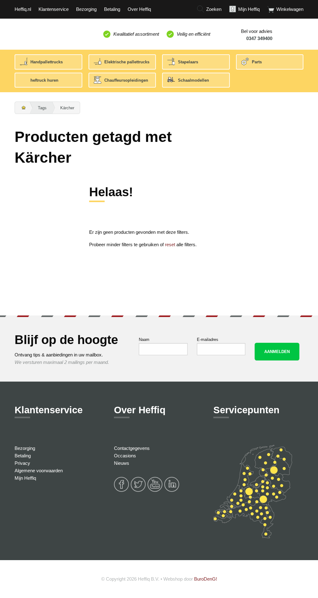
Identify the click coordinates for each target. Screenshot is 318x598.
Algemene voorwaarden (39, 470)
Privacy (22, 463)
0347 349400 (259, 38)
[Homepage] (22, 108)
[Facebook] (121, 490)
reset (170, 244)
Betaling (23, 455)
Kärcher (67, 108)
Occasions (125, 455)
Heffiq (43, 33)
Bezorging (25, 448)
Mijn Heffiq (25, 478)
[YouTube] (155, 490)
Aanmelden (277, 351)
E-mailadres (207, 339)
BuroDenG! (205, 579)
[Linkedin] (172, 490)
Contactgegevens (132, 448)
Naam (144, 339)
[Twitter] (138, 490)
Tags (42, 108)
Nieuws (121, 463)
